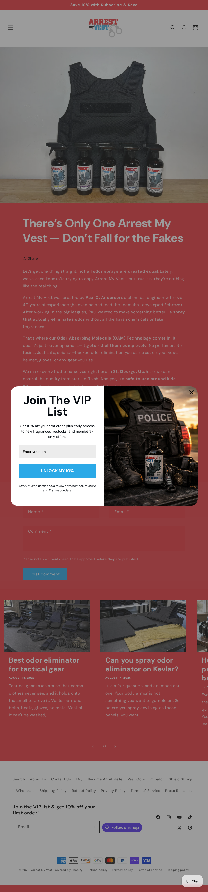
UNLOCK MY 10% (57, 470)
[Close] (191, 392)
